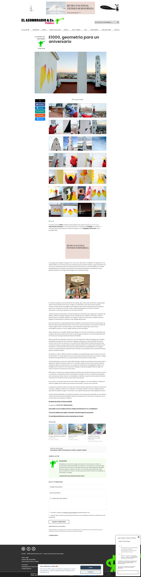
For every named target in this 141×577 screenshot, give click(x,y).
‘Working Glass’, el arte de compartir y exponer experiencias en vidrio (95, 436)
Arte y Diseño (76, 30)
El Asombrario (66, 450)
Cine (85, 30)
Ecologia (25, 30)
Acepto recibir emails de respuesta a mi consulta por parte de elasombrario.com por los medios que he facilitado (129, 549)
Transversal (94, 30)
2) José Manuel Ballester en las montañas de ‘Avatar (66, 416)
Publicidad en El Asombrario (30, 567)
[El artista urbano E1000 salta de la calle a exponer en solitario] (58, 429)
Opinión (35, 30)
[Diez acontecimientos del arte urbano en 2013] (77, 429)
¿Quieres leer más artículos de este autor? (72, 476)
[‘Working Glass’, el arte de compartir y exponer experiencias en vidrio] (97, 429)
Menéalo (41, 115)
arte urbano (54, 450)
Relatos (116, 30)
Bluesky (41, 119)
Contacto (25, 565)
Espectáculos (54, 30)
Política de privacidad (28, 559)
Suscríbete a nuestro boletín (127, 538)
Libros (44, 30)
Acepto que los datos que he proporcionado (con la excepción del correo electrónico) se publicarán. (77, 516)
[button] (43, 21)
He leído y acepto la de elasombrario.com (70, 512)
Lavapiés (79, 450)
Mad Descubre (106, 30)
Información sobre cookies (30, 561)
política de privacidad (70, 512)
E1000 (60, 450)
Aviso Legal (25, 557)
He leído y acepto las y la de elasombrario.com (129, 557)
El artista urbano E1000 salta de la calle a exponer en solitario (57, 435)
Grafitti (73, 450)
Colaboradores (26, 569)
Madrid (84, 450)
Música (66, 30)
